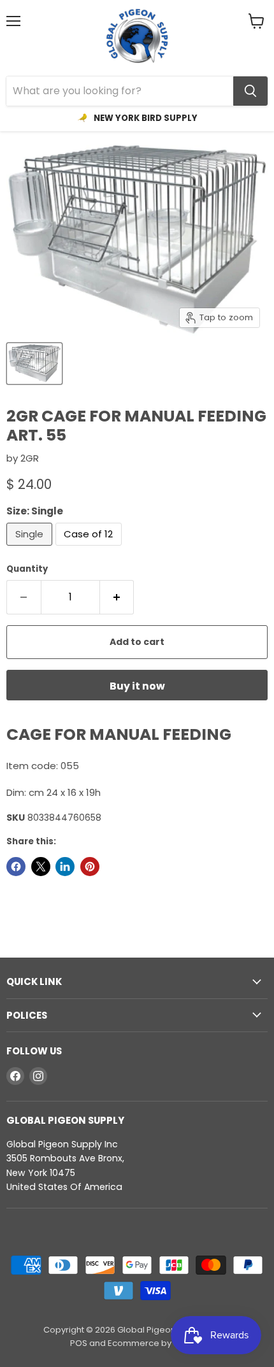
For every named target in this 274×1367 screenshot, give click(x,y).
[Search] (250, 91)
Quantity (27, 569)
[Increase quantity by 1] (117, 597)
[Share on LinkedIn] (65, 866)
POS (78, 1343)
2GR (29, 458)
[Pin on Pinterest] (89, 866)
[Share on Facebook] (15, 866)
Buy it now (137, 686)
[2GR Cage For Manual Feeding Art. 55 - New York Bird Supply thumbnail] (34, 363)
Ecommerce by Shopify (156, 1343)
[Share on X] (40, 866)
